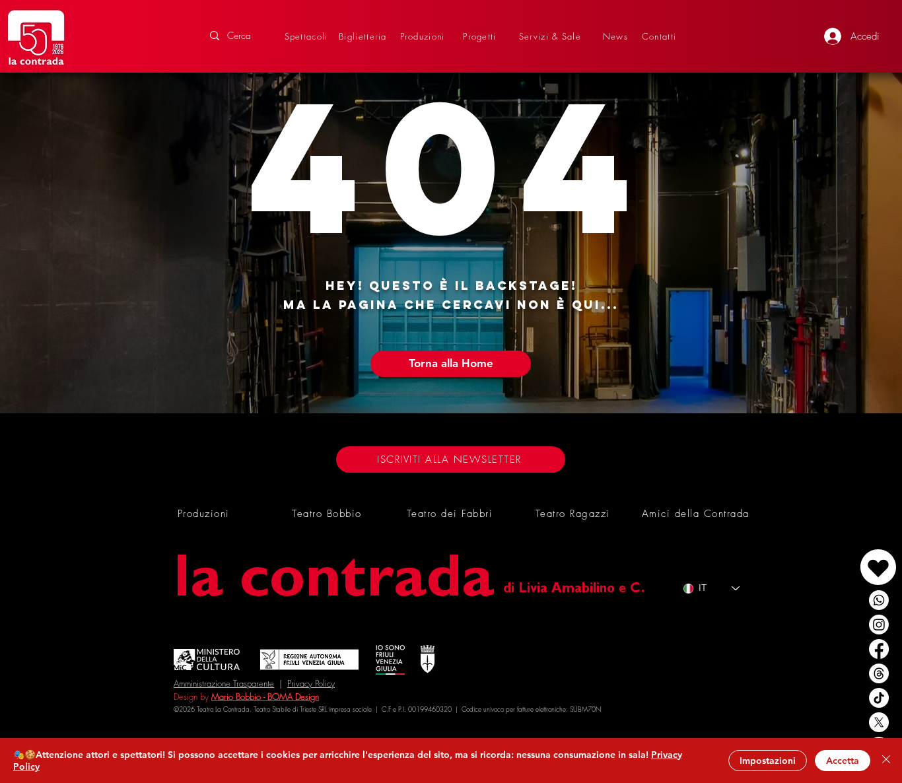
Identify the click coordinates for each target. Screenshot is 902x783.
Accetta (842, 760)
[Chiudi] (886, 760)
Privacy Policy (311, 683)
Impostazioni (768, 760)
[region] (847, 554)
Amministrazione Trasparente (224, 683)
